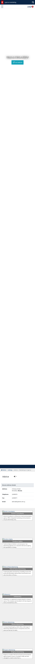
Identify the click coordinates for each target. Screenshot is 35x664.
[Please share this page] (15, 476)
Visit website (18, 62)
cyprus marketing (10, 2)
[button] (14, 463)
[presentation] (2, 237)
